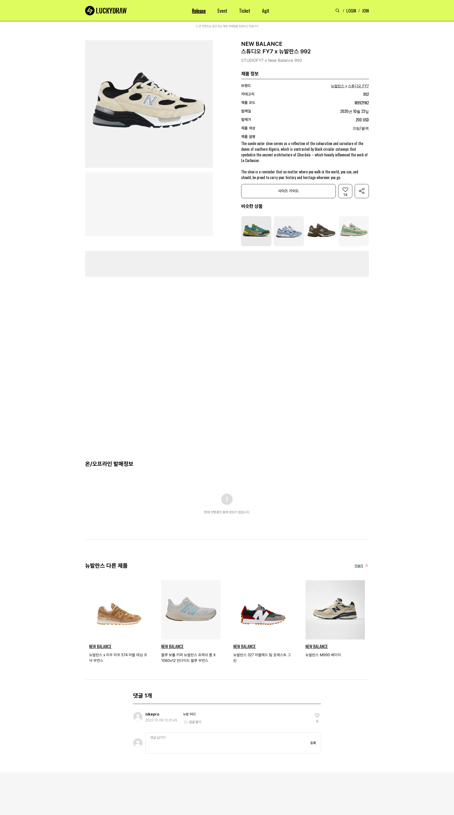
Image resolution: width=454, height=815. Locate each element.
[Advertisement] (227, 264)
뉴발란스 (337, 86)
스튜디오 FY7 (358, 86)
